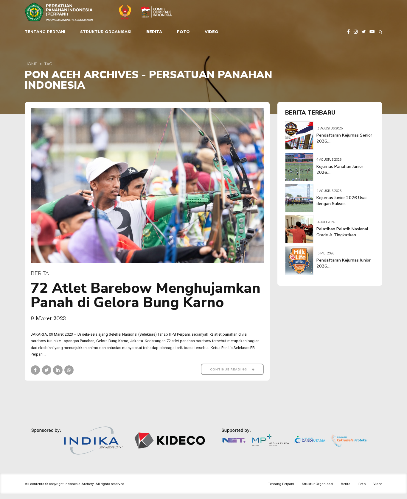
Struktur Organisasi (105, 31)
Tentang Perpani (45, 31)
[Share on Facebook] (35, 370)
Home (31, 63)
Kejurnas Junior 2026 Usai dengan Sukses (341, 201)
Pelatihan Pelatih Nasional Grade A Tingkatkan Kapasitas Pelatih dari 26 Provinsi (342, 238)
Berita (154, 31)
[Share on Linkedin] (57, 370)
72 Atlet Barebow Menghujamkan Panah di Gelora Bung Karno (145, 295)
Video (211, 31)
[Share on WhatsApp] (69, 370)
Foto (183, 31)
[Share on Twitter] (46, 370)
